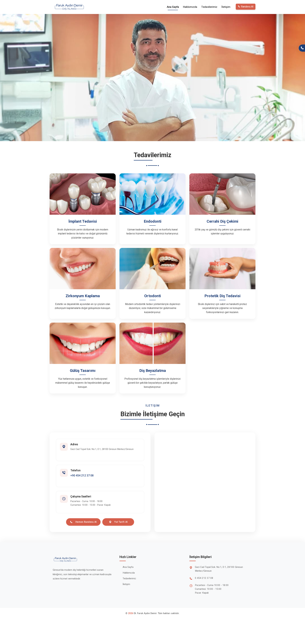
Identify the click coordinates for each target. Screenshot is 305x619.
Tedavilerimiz (209, 6)
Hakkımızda (190, 6)
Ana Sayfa (173, 6)
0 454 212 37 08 (204, 578)
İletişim (225, 6)
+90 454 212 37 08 (82, 475)
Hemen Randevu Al (86, 522)
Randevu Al (247, 6)
